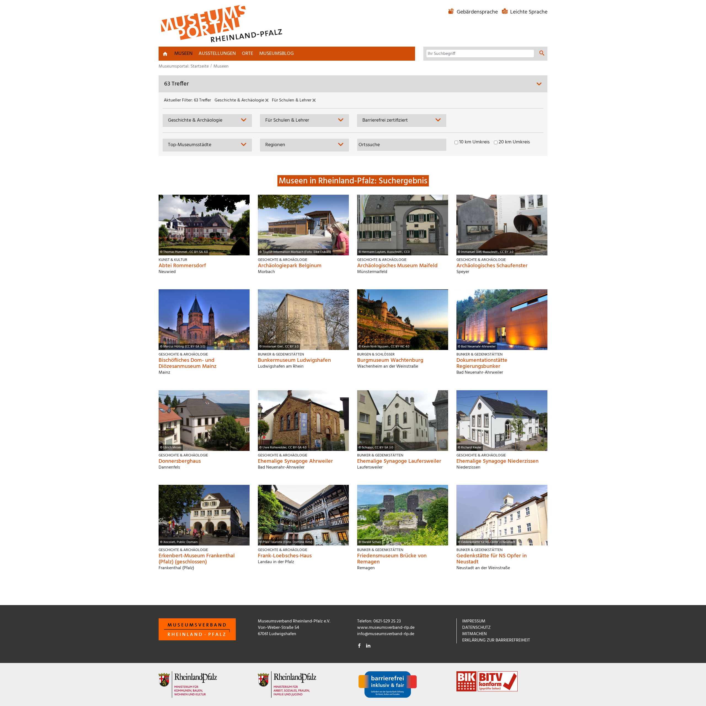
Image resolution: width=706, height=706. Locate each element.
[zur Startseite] (165, 53)
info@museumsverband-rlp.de (385, 634)
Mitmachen (474, 634)
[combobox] (207, 120)
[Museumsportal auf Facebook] (359, 646)
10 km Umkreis (474, 142)
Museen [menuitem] (183, 54)
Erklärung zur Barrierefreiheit (496, 640)
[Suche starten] (542, 54)
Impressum (473, 621)
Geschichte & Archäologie (240, 100)
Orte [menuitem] (247, 54)
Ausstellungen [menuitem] (217, 54)
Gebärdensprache (477, 12)
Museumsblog (276, 54)
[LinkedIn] (368, 646)
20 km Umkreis (514, 142)
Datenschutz (476, 627)
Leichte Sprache (528, 12)
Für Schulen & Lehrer (292, 100)
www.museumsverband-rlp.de (385, 627)
